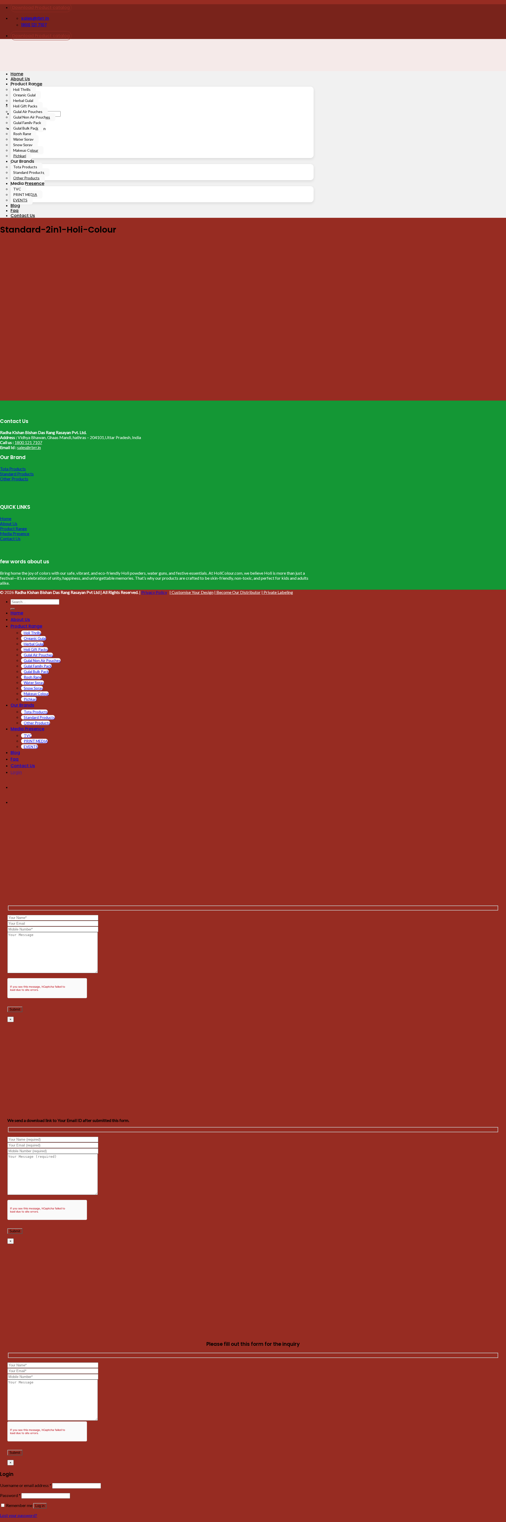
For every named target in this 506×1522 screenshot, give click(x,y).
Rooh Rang (22, 133)
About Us (20, 79)
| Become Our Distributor (237, 592)
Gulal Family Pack (27, 122)
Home (17, 74)
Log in (40, 1506)
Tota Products (25, 167)
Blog (15, 206)
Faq (14, 211)
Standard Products (28, 172)
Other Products (26, 178)
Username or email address (25, 1485)
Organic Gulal (24, 95)
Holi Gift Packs (25, 106)
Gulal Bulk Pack (25, 128)
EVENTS (20, 200)
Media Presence (27, 183)
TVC (17, 189)
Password (10, 1495)
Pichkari (19, 156)
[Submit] (13, 609)
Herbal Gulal (23, 100)
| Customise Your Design (191, 592)
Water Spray (23, 139)
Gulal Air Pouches (27, 111)
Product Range (26, 84)
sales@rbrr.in (29, 447)
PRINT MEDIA (25, 194)
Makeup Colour (25, 150)
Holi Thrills (22, 89)
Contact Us (23, 216)
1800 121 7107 (28, 442)
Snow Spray (22, 144)
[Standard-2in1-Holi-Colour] (79, 398)
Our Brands (22, 161)
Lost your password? (18, 1515)
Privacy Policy (154, 592)
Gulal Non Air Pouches (31, 117)
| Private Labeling (277, 592)
